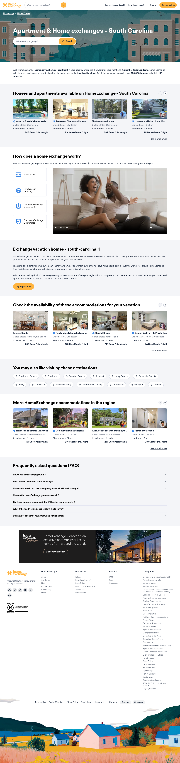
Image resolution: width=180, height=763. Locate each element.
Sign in (153, 5)
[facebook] (9, 590)
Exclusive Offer (149, 664)
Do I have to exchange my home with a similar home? (38, 516)
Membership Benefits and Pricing (157, 645)
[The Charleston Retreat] (109, 117)
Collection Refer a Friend (153, 639)
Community (46, 590)
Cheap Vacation (149, 614)
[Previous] (160, 93)
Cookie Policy (86, 702)
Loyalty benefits (149, 689)
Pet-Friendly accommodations (155, 617)
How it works (148, 658)
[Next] (165, 93)
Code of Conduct (56, 702)
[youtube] (9, 595)
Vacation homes (149, 626)
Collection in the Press (152, 636)
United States (23, 13)
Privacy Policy (72, 702)
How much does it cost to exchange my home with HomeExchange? (46, 488)
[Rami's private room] (149, 426)
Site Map (113, 702)
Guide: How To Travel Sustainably (157, 577)
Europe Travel (148, 620)
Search (69, 41)
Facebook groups (150, 607)
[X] (30, 590)
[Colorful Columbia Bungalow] (70, 426)
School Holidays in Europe (154, 595)
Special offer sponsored (153, 649)
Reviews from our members (154, 598)
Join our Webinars (150, 586)
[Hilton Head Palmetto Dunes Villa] (30, 426)
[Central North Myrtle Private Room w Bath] (149, 328)
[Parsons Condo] (30, 328)
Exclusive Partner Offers (153, 655)
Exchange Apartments (152, 623)
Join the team (46, 580)
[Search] (63, 5)
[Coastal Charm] (109, 328)
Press (43, 593)
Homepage (8, 13)
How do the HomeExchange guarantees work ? (36, 495)
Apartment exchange (152, 680)
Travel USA (147, 611)
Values (78, 577)
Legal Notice (100, 702)
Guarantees (80, 590)
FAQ (111, 577)
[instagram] (15, 590)
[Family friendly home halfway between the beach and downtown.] (70, 328)
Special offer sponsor (152, 630)
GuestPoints (80, 583)
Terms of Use (40, 702)
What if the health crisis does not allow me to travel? (38, 509)
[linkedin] (25, 590)
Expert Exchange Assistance (155, 652)
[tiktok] (20, 590)
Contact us (113, 583)
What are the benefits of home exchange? (33, 481)
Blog (43, 583)
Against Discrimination (152, 601)
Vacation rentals (149, 583)
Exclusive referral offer (152, 580)
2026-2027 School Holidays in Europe (155, 684)
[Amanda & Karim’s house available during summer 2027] (30, 117)
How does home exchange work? (29, 474)
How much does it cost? (114, 5)
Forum (112, 580)
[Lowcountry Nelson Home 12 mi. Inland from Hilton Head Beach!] (149, 117)
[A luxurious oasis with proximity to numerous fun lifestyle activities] (109, 426)
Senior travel (148, 677)
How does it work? (136, 5)
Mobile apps (46, 586)
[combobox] (46, 5)
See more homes (158, 139)
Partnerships (148, 671)
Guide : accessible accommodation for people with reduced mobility (158, 591)
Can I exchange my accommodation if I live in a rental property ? (44, 502)
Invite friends (80, 593)
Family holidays (149, 674)
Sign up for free (168, 5)
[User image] (44, 114)
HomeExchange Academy (154, 604)
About (43, 577)
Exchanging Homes (151, 633)
